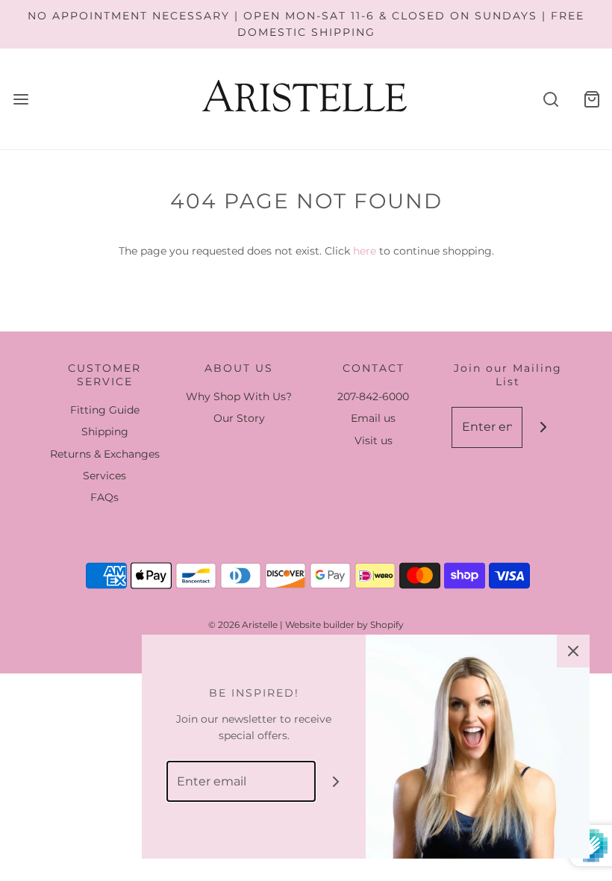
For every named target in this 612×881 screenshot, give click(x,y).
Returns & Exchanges (105, 454)
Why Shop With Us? (239, 396)
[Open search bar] (550, 98)
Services (104, 475)
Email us (373, 418)
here (364, 251)
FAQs (104, 497)
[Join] (542, 427)
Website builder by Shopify (344, 624)
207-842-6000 (373, 396)
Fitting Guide (105, 410)
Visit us (374, 440)
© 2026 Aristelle (243, 624)
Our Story (239, 418)
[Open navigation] (20, 98)
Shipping (104, 431)
